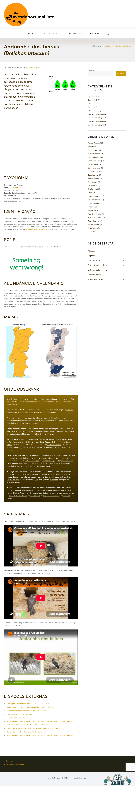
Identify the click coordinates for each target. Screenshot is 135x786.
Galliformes (92, 182)
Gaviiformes (92, 185)
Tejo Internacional (16, 442)
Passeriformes (34, 67)
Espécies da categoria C (97, 118)
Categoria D (92, 107)
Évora (9, 474)
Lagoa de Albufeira (65, 461)
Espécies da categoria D (97, 121)
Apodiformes (93, 150)
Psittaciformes (93, 221)
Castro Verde (25, 474)
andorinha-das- (31, 229)
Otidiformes (92, 192)
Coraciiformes (93, 171)
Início (30, 34)
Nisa (36, 479)
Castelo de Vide (13, 479)
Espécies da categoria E (97, 125)
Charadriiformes (94, 161)
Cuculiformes (93, 175)
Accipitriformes (94, 143)
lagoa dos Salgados (51, 496)
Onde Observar (75, 34)
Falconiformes (93, 178)
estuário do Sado (39, 474)
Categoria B (92, 100)
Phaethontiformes (95, 203)
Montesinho (52, 420)
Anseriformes (93, 146)
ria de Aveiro (65, 428)
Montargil (10, 482)
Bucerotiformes (94, 153)
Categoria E (92, 110)
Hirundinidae (16, 187)
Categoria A (92, 96)
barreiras (41, 229)
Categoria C (92, 103)
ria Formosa (35, 496)
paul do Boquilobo (32, 461)
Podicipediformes (95, 214)
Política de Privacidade (15, 764)
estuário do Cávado (25, 412)
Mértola (19, 482)
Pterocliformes (94, 224)
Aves (99, 46)
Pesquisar (91, 70)
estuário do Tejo (48, 461)
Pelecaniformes (94, 199)
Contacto (9, 761)
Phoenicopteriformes (96, 207)
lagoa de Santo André (56, 474)
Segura (62, 442)
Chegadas (94, 34)
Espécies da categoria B (97, 114)
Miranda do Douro (29, 420)
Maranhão (54, 479)
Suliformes (92, 231)
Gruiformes (92, 189)
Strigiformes (93, 228)
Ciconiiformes (93, 164)
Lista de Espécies (51, 34)
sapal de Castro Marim (18, 496)
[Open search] (107, 34)
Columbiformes (94, 168)
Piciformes (92, 210)
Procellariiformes (94, 217)
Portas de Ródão (54, 445)
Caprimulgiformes (95, 157)
